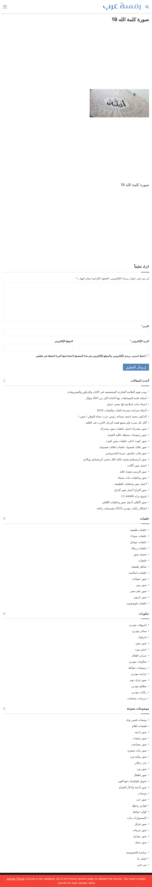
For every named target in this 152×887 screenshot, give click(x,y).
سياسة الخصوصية (136, 852)
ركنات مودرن (139, 692)
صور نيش (141, 643)
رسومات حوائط (137, 667)
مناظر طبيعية (139, 566)
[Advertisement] (76, 59)
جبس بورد (141, 649)
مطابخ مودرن (139, 686)
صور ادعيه (141, 732)
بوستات (142, 793)
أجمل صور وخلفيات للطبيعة (131, 483)
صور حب (141, 799)
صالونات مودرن (138, 661)
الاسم (145, 326)
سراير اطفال (139, 655)
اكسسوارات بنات (137, 817)
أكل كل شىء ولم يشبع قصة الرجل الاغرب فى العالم (116, 422)
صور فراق (141, 824)
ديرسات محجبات (137, 698)
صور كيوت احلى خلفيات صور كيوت (126, 441)
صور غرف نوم (138, 680)
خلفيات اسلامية (138, 572)
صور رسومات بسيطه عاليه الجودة (127, 434)
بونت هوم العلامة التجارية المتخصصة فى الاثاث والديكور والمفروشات (107, 392)
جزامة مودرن (139, 673)
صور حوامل (140, 836)
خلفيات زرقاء (139, 548)
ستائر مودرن (139, 631)
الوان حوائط (140, 811)
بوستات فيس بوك (136, 719)
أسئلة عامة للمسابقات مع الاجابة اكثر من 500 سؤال (116, 398)
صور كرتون (140, 597)
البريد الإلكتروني (139, 341)
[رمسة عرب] (122, 6)
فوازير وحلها (139, 805)
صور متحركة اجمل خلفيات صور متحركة (123, 428)
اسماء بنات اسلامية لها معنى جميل (127, 404)
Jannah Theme (16, 878)
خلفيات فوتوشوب (136, 603)
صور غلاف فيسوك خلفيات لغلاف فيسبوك (123, 447)
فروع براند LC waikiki (134, 496)
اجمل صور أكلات (137, 465)
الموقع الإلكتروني (64, 341)
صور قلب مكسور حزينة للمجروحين (126, 453)
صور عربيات (140, 830)
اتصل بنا (142, 858)
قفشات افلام (139, 726)
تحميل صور (140, 554)
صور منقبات (140, 738)
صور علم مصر (138, 591)
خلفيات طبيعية (138, 529)
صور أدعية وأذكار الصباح (133, 787)
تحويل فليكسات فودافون (132, 781)
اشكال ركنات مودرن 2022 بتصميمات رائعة (122, 508)
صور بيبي (141, 585)
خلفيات (142, 560)
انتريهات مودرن (138, 624)
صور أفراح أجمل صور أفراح (130, 490)
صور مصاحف (139, 744)
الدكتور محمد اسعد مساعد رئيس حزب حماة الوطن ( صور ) (112, 416)
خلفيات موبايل (138, 542)
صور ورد (142, 768)
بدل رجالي (141, 762)
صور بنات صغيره (137, 750)
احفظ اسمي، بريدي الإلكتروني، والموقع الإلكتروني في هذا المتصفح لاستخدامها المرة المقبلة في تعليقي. (90, 355)
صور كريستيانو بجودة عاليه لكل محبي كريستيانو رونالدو (115, 459)
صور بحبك (141, 842)
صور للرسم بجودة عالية (133, 471)
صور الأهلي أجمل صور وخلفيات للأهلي (124, 502)
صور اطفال (140, 775)
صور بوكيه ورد (138, 756)
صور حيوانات (139, 578)
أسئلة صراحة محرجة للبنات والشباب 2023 (122, 410)
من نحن (142, 864)
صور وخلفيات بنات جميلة (132, 477)
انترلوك (142, 637)
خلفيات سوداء (138, 536)
